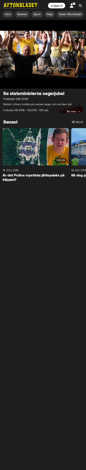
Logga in (56, 5)
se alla (77, 101)
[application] (43, 44)
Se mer (71, 91)
